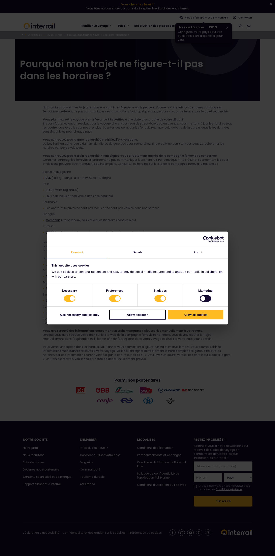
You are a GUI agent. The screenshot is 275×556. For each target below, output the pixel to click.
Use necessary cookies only (79, 314)
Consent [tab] (77, 252)
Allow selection (137, 314)
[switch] (115, 298)
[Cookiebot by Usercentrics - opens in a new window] (206, 239)
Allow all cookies (195, 314)
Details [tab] (138, 252)
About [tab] (197, 252)
